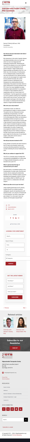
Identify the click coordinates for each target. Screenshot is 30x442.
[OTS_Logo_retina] (6, 1)
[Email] (18, 218)
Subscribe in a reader (7, 427)
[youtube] (16, 409)
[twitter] (8, 409)
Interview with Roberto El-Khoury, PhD (20, 331)
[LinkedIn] (16, 218)
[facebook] (4, 409)
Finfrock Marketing (17, 435)
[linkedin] (20, 409)
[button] (4, 326)
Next (24, 308)
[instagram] (12, 409)
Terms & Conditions (5, 378)
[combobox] (13, 420)
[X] (13, 218)
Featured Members (12, 207)
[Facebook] (10, 218)
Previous (7, 308)
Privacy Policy (4, 377)
